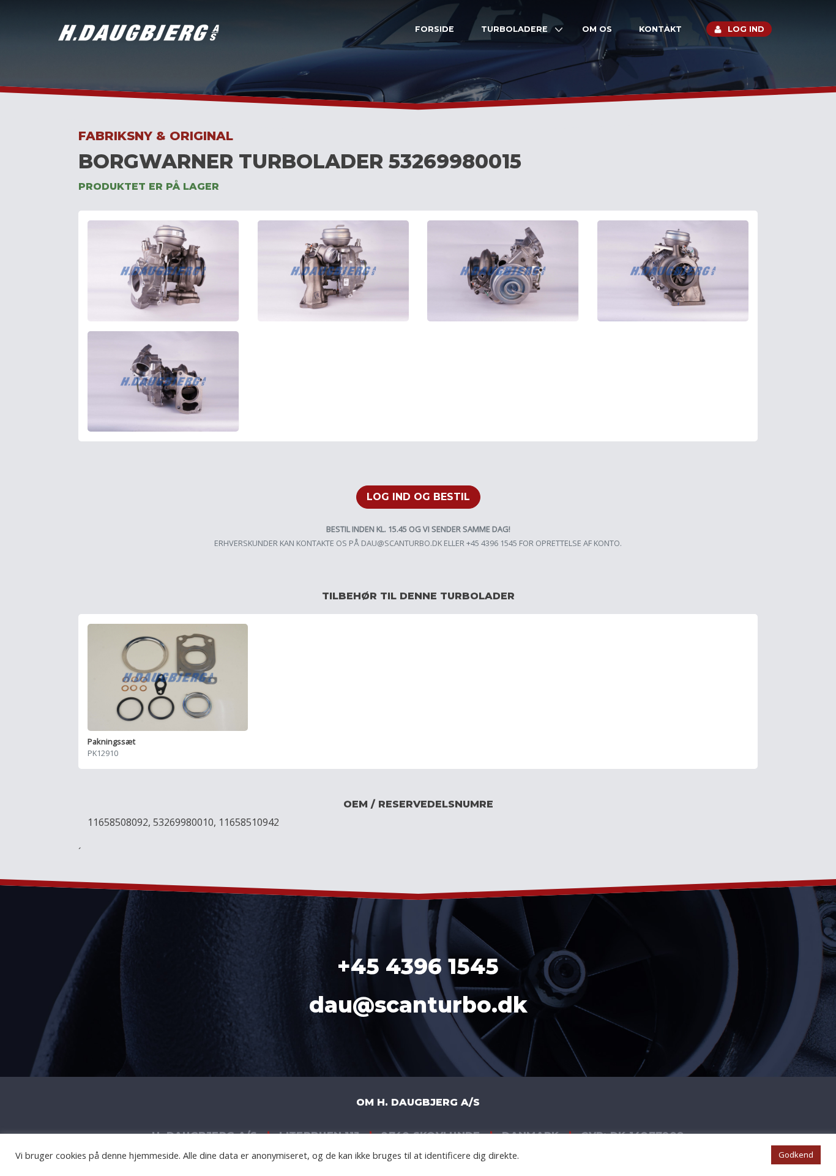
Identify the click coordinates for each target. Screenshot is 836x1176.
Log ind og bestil (418, 497)
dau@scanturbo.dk (401, 543)
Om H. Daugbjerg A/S (418, 1102)
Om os (597, 29)
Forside (434, 29)
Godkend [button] (795, 1154)
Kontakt (660, 29)
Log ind (746, 29)
